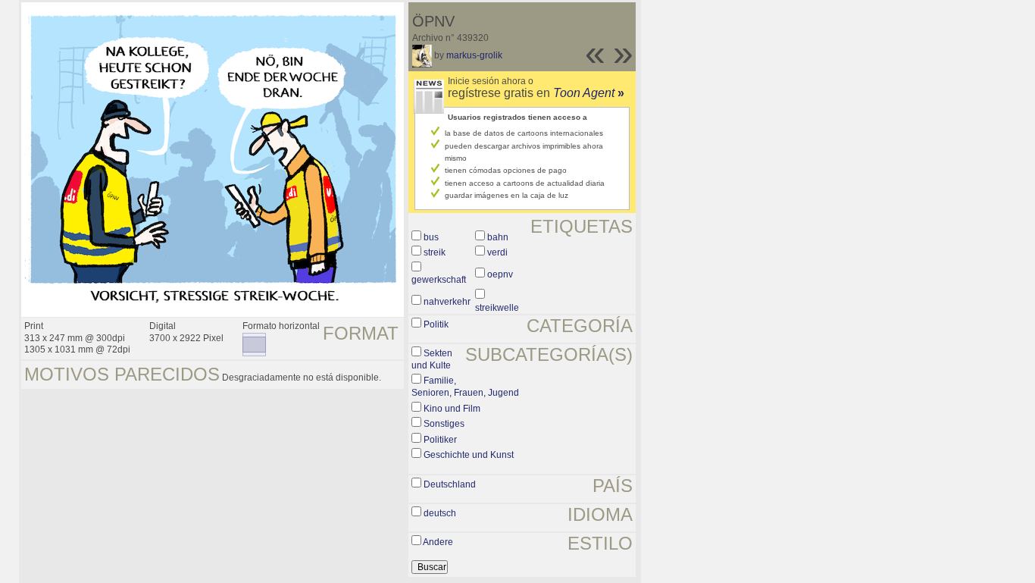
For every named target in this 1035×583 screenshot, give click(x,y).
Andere (438, 542)
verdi (497, 252)
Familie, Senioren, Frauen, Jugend (465, 386)
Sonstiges (444, 423)
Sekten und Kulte (431, 359)
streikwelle (497, 307)
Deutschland (450, 484)
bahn (497, 237)
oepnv (500, 274)
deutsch (440, 513)
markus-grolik (474, 55)
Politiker (440, 439)
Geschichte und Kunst (469, 455)
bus (431, 237)
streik (435, 252)
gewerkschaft (438, 279)
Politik (436, 324)
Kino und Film (452, 408)
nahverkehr (447, 301)
